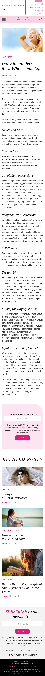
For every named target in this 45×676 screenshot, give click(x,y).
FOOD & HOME (30, 655)
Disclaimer (6, 671)
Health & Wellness (28, 650)
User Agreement (18, 671)
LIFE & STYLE (14, 655)
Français (39, 10)
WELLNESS (7, 57)
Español (39, 7)
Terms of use (9, 669)
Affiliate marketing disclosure (27, 669)
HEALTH (6, 490)
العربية (38, 13)
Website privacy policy (22, 673)
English (30, 7)
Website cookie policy (33, 671)
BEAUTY (10, 650)
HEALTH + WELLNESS (11, 530)
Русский (39, 4)
